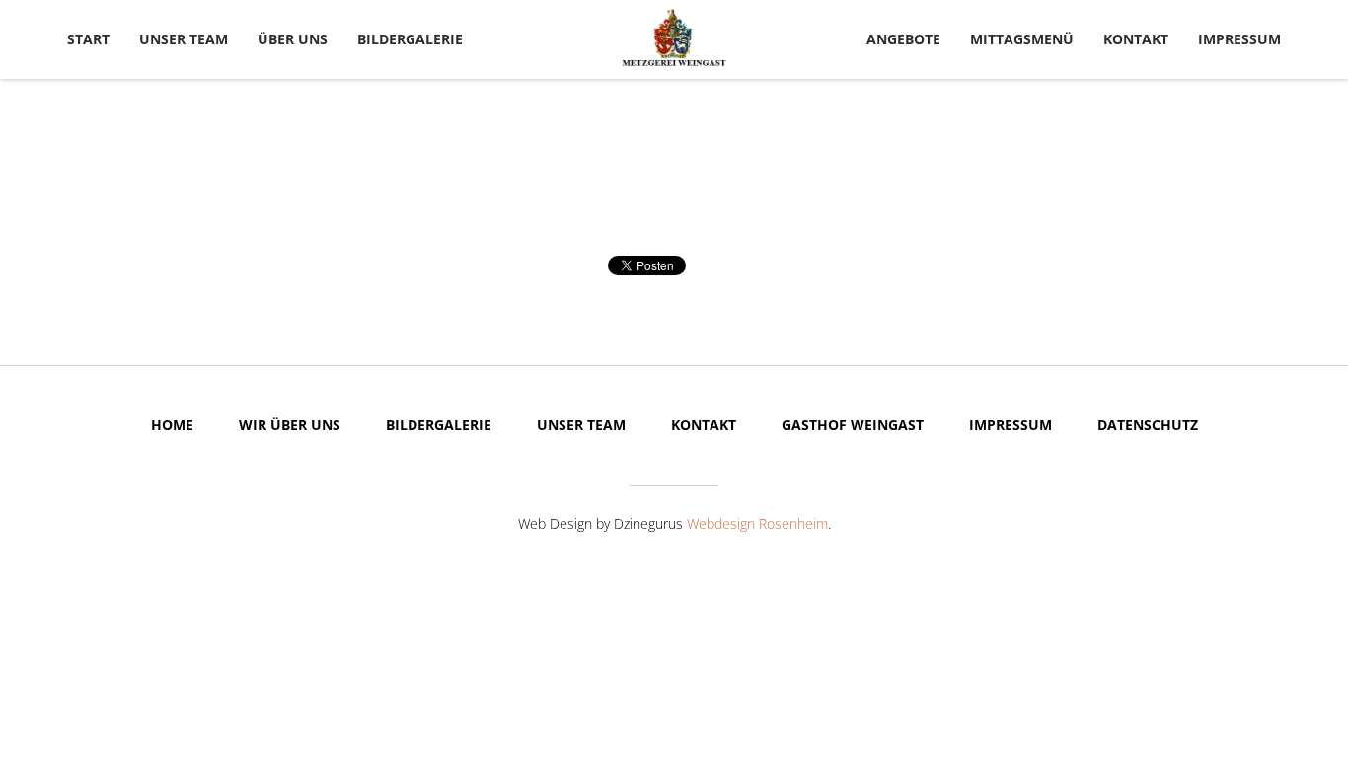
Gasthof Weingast (853, 425)
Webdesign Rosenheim (757, 523)
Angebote (903, 39)
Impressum (1239, 39)
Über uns (293, 39)
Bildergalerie (410, 39)
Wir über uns (289, 425)
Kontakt (1135, 39)
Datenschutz (1147, 425)
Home (172, 425)
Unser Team (183, 39)
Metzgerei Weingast (674, 37)
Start (88, 39)
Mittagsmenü (1022, 39)
